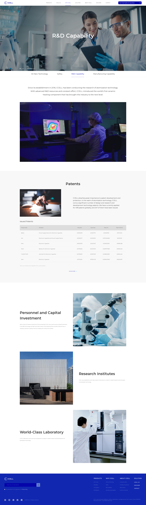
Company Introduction (124, 484)
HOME (22, 68)
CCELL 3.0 (58, 2)
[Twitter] (23, 499)
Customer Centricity (124, 490)
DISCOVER (98, 2)
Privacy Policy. (25, 489)
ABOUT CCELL (88, 2)
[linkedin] (14, 499)
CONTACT (108, 2)
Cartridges (96, 484)
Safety (59, 74)
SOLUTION (77, 2)
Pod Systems (96, 487)
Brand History (122, 487)
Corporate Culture (123, 482)
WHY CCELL (68, 2)
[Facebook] (19, 499)
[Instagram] (6, 499)
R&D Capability (77, 74)
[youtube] (10, 499)
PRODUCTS (49, 2)
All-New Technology (39, 74)
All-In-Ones (96, 482)
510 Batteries (96, 490)
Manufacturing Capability (104, 74)
